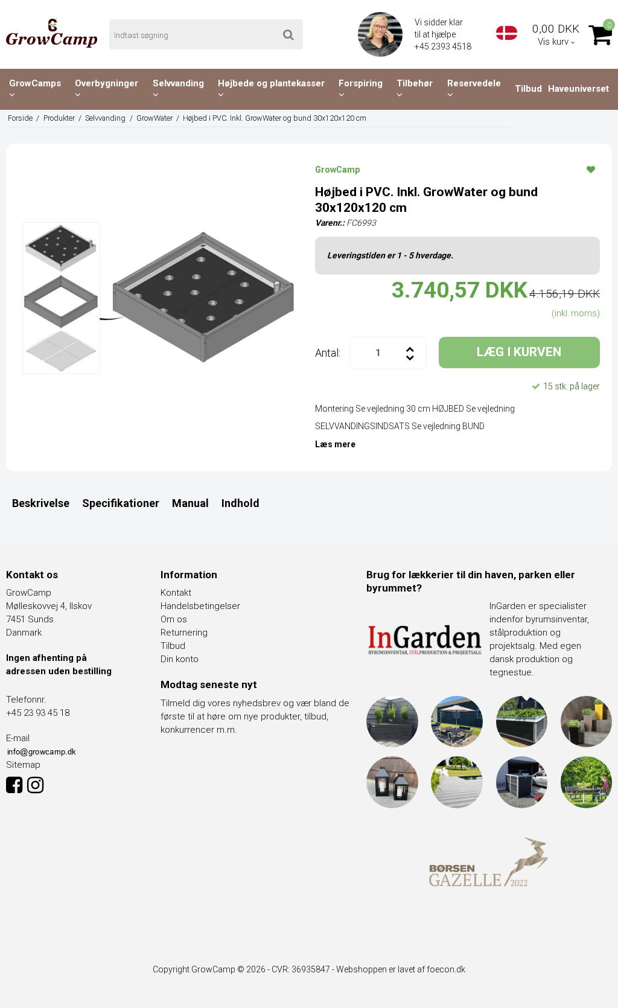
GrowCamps (35, 83)
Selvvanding (178, 83)
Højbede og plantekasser (271, 83)
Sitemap (23, 764)
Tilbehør (415, 83)
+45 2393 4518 (444, 46)
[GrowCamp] (51, 33)
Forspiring (361, 83)
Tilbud (528, 88)
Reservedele (474, 83)
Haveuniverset (578, 88)
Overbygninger (106, 83)
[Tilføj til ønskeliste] (591, 169)
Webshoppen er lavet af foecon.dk (400, 969)
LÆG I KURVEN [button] (519, 352)
